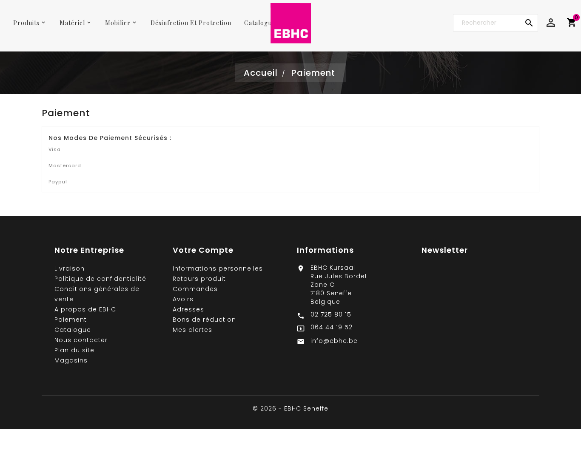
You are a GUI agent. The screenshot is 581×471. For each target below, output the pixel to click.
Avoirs (183, 299)
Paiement (70, 319)
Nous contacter (81, 340)
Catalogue (72, 329)
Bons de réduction (204, 319)
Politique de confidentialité (100, 278)
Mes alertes (192, 329)
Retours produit (199, 278)
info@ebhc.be (334, 341)
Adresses (188, 309)
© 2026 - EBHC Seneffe (290, 408)
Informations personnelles (218, 268)
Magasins (71, 360)
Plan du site (74, 350)
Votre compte (203, 250)
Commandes (195, 289)
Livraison (69, 268)
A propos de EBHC (85, 309)
